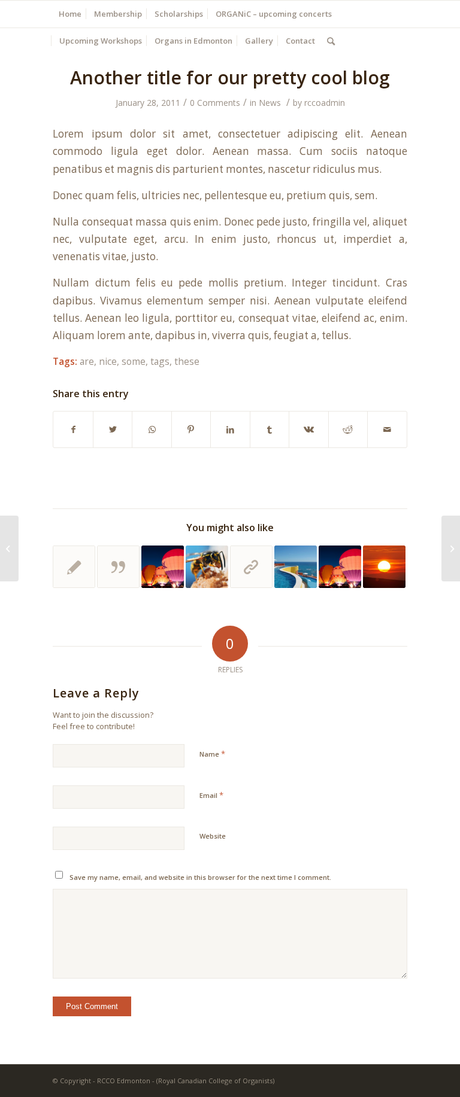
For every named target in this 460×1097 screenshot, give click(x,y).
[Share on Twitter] (112, 429)
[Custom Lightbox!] (295, 567)
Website (212, 835)
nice (108, 361)
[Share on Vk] (308, 429)
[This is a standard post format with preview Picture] (162, 567)
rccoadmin (324, 102)
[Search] (331, 41)
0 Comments (215, 102)
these (186, 361)
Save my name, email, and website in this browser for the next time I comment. (200, 877)
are (87, 361)
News (270, 102)
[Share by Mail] (387, 429)
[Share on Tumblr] (269, 429)
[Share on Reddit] (348, 429)
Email (211, 795)
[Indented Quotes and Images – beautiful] (207, 567)
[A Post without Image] (74, 567)
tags (160, 361)
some (134, 361)
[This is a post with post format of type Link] (251, 567)
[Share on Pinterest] (191, 429)
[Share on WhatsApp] (151, 429)
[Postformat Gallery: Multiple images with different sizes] (340, 567)
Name (212, 753)
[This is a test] (384, 567)
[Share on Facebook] (72, 429)
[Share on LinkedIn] (230, 429)
